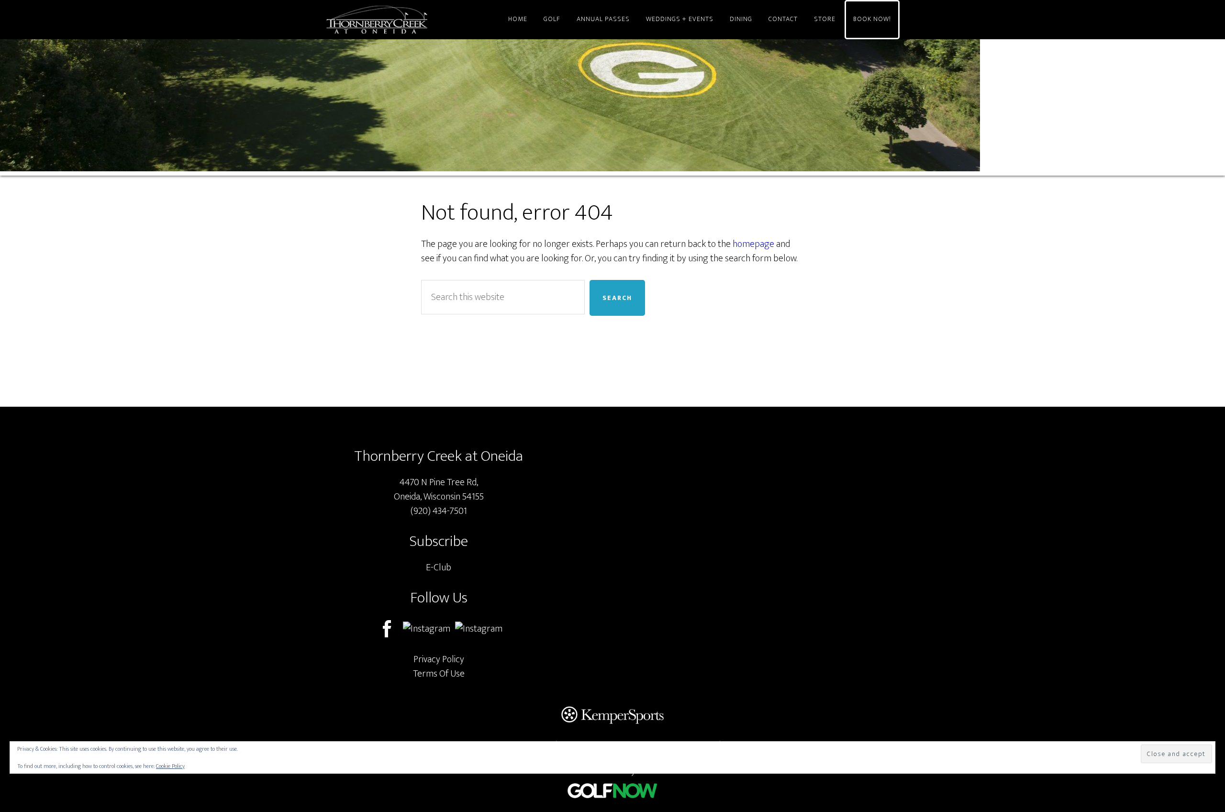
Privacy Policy (438, 659)
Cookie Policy (170, 766)
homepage (753, 244)
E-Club (438, 567)
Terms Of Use (439, 674)
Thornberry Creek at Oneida (411, 19)
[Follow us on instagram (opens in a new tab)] (478, 629)
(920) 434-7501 (439, 511)
